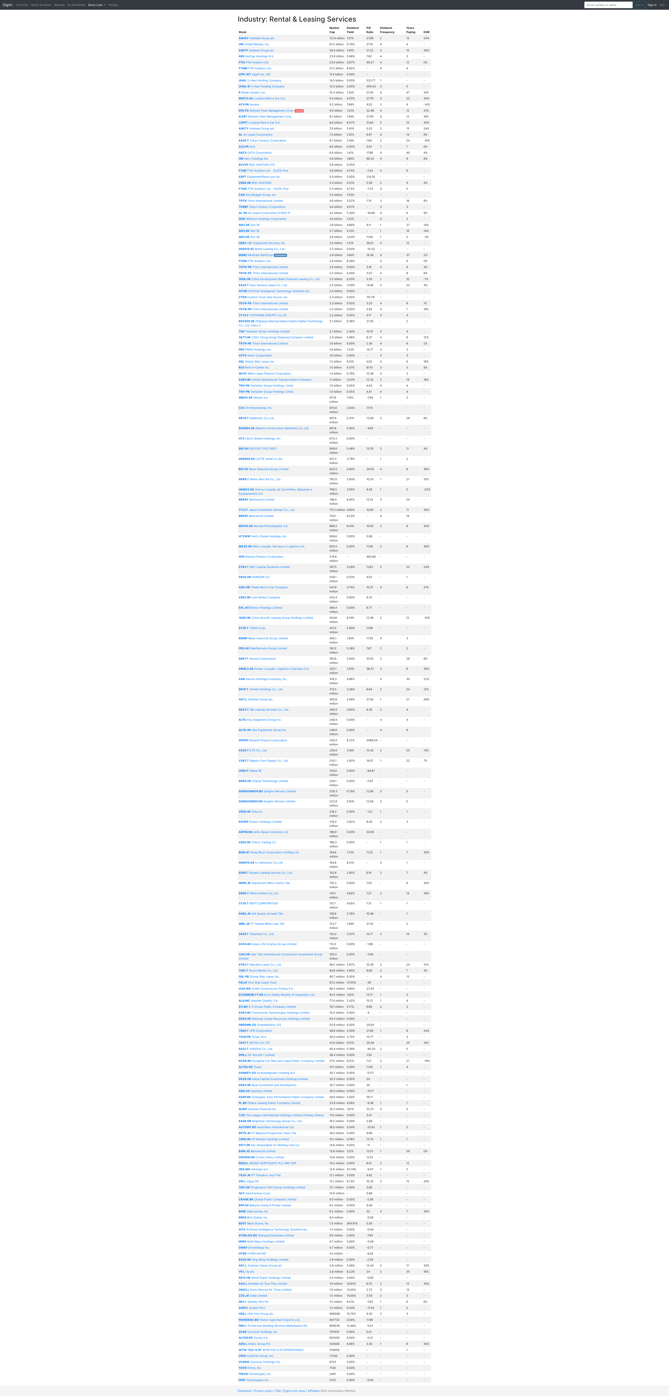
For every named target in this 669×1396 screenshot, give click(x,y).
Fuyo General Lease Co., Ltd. (263, 285)
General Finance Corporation (261, 556)
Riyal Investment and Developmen (267, 1085)
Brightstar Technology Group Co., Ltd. (270, 1121)
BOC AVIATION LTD (257, 164)
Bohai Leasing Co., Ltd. (262, 249)
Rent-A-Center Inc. (254, 367)
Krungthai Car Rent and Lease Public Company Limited (281, 1061)
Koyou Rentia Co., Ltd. (258, 970)
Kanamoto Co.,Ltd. (256, 418)
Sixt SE (249, 225)
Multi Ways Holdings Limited (261, 1241)
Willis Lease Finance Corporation (265, 373)
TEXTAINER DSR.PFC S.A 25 (263, 315)
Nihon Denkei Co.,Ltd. (259, 893)
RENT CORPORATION (258, 903)
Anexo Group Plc (254, 1344)
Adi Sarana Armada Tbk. (261, 913)
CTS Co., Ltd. (253, 750)
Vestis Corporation (255, 355)
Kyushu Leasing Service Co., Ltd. (266, 872)
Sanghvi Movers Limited (267, 791)
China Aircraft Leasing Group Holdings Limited (276, 617)
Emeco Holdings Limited (260, 607)
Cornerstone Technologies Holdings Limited (274, 1012)
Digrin (7, 5)
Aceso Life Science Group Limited (268, 944)
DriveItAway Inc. (254, 1247)
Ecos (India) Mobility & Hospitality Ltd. (277, 994)
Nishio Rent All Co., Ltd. (260, 479)
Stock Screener (41, 5)
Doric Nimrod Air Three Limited (265, 1289)
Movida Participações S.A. (263, 526)
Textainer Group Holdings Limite (266, 385)
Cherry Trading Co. (257, 842)
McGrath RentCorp (256, 255)
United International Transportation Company (275, 379)
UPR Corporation (255, 1030)
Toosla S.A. (253, 1337)
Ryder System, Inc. (252, 92)
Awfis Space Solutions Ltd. (263, 832)
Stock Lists (95, 5)
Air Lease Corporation (255, 134)
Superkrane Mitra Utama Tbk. (264, 883)
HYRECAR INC (252, 1253)
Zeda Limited (253, 1295)
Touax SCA (252, 1037)
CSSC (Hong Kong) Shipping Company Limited (276, 337)
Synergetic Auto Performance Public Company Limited (281, 1097)
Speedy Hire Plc (254, 1301)
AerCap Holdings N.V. (256, 56)
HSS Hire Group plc (256, 1313)
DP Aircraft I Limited (257, 1055)
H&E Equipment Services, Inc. (262, 243)
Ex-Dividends (76, 5)
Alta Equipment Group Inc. (260, 719)
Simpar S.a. (253, 397)
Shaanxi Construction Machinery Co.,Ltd (274, 428)
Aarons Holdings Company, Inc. (263, 679)
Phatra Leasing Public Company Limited (269, 1103)
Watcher (59, 5)
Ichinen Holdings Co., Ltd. (261, 689)
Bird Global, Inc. (253, 1217)
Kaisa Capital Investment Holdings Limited (273, 1079)
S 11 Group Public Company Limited (267, 1006)
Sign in (652, 5)
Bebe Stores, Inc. (254, 1223)
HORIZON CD (254, 577)
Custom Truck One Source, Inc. (263, 297)
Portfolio (22, 5)
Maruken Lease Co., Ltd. (260, 964)
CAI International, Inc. (255, 408)
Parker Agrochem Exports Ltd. (269, 1320)
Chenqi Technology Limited (263, 781)
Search (639, 5)
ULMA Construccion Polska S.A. (266, 988)
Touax (250, 1067)
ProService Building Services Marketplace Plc (273, 1325)
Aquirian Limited (255, 1091)
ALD (247, 146)
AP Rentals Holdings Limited (264, 1139)
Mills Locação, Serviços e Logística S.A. (272, 546)
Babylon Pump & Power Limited (265, 1205)
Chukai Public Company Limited (267, 1199)
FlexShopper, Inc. (255, 1374)
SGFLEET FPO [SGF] (257, 448)
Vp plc (246, 1271)
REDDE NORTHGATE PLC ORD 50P (267, 1163)
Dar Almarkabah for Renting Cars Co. (269, 1145)
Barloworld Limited (256, 499)
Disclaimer (245, 1391)
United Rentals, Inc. (254, 44)
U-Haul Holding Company (260, 80)
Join (662, 5)
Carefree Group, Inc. (256, 1356)
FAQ (278, 1391)
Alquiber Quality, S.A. (258, 1000)
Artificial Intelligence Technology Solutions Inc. (274, 291)
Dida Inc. (251, 811)
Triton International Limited (261, 200)
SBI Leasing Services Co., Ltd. (264, 709)
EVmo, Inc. (250, 1368)
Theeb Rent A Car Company (263, 587)
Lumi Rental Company (259, 597)
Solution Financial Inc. (258, 1109)
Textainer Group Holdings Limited (264, 331)
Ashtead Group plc (256, 38)
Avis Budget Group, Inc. (257, 194)
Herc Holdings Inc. (253, 158)
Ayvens (249, 104)
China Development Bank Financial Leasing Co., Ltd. (279, 279)
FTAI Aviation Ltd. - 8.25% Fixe (263, 170)
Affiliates (314, 1391)
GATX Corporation (255, 152)
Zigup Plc (249, 1181)
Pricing (112, 5)
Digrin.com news (294, 1391)
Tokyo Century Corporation (262, 140)
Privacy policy (263, 1391)
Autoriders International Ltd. (266, 1127)
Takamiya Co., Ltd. (256, 934)
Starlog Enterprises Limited (266, 1235)
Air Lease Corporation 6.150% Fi (264, 213)
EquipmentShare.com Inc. (260, 176)
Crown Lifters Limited (261, 1157)
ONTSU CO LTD (254, 1042)
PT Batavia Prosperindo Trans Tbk (267, 1133)
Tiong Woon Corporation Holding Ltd (269, 852)
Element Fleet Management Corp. (266, 110)
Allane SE (250, 770)
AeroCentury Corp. (255, 1193)
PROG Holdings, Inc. (255, 349)
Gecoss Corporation (257, 658)
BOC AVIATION (255, 182)
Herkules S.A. (253, 1169)
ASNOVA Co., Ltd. (256, 1049)
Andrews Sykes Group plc (260, 1265)
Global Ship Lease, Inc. (257, 361)
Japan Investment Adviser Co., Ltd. (267, 510)
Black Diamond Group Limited (264, 469)
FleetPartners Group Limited (263, 648)
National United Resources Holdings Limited (274, 1018)
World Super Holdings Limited (265, 1277)
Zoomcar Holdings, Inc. (258, 1332)
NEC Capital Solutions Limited (264, 567)
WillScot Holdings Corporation (263, 219)
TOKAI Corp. (252, 628)
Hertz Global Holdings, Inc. (260, 438)
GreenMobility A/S (260, 1025)
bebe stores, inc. (254, 1211)
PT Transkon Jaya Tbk (260, 1175)
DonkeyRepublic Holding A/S (267, 1073)
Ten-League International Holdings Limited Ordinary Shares (281, 1115)
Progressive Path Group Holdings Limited (272, 1187)
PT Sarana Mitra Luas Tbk (261, 923)
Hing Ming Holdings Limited (263, 1259)
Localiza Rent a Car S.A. (262, 98)
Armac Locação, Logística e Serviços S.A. (274, 668)
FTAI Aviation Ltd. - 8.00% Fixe (264, 188)
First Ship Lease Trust (257, 982)
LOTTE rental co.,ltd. (261, 459)
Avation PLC (252, 1308)
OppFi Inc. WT (255, 74)
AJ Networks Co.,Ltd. (261, 862)
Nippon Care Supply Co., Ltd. (263, 760)
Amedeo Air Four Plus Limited (263, 1283)
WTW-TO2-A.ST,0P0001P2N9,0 (271, 1350)
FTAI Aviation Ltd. (254, 62)
